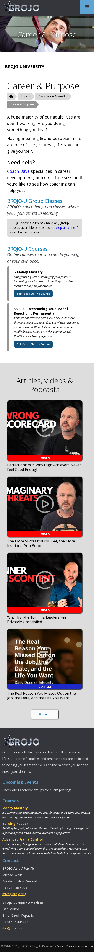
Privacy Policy (65, 946)
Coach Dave (18, 171)
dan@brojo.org (13, 928)
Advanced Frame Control (22, 839)
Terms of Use (85, 946)
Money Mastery (15, 808)
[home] (20, 8)
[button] (87, 7)
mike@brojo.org (14, 894)
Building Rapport (16, 823)
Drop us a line (65, 227)
